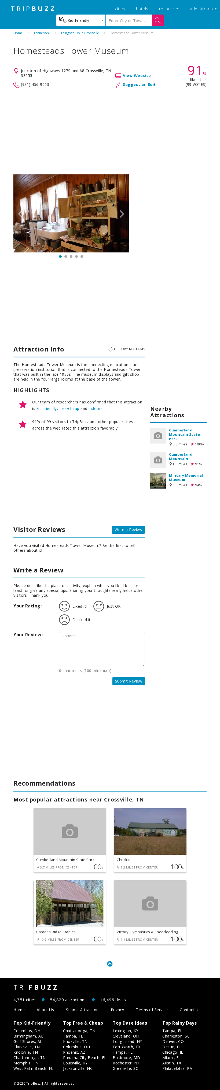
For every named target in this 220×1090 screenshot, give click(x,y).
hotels (142, 8)
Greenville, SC (125, 1068)
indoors (96, 408)
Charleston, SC (176, 1036)
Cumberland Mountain (180, 456)
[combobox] (80, 20)
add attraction (203, 8)
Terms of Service (152, 1009)
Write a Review (128, 529)
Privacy (117, 1009)
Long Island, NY (127, 1041)
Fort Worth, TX (126, 1046)
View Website (137, 75)
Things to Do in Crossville (80, 33)
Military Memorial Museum (186, 477)
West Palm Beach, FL (33, 1068)
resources (169, 8)
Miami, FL (171, 1057)
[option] (71, 213)
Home (18, 33)
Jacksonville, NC (78, 1068)
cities (120, 8)
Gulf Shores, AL (27, 1041)
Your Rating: (27, 606)
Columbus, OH (26, 1030)
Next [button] (122, 213)
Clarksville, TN (26, 1046)
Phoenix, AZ (74, 1052)
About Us (45, 1009)
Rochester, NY (126, 1063)
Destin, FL (171, 1046)
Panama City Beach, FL (85, 1057)
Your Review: (28, 634)
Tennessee (42, 33)
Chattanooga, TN (29, 1057)
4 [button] (76, 256)
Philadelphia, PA (177, 1068)
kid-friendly (46, 408)
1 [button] (60, 256)
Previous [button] (20, 213)
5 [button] (81, 256)
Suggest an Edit (139, 84)
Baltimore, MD (126, 1057)
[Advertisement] (110, 131)
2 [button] (65, 256)
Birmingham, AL (28, 1036)
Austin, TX (171, 1063)
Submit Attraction (82, 1009)
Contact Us (190, 1009)
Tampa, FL (73, 1036)
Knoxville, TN (25, 1052)
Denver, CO (173, 1041)
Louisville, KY (75, 1063)
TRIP (33, 8)
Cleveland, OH (126, 1036)
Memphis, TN (26, 1063)
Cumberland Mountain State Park (184, 434)
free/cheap (69, 408)
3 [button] (71, 256)
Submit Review (128, 681)
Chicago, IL (172, 1052)
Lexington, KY (125, 1030)
